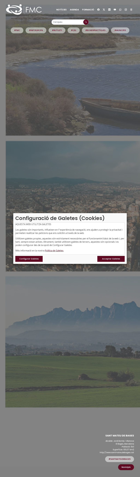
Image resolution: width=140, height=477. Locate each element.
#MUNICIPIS (120, 30)
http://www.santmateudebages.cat (117, 452)
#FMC (17, 30)
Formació (88, 9)
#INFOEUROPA (36, 30)
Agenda (74, 9)
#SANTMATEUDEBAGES (120, 459)
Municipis (126, 467)
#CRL (73, 30)
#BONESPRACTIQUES (95, 30)
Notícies (61, 9)
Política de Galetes (54, 250)
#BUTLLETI (57, 30)
